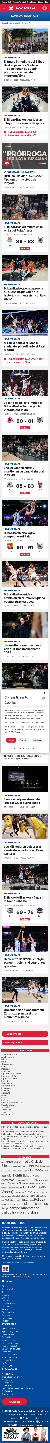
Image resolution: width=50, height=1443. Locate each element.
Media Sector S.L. (29, 749)
